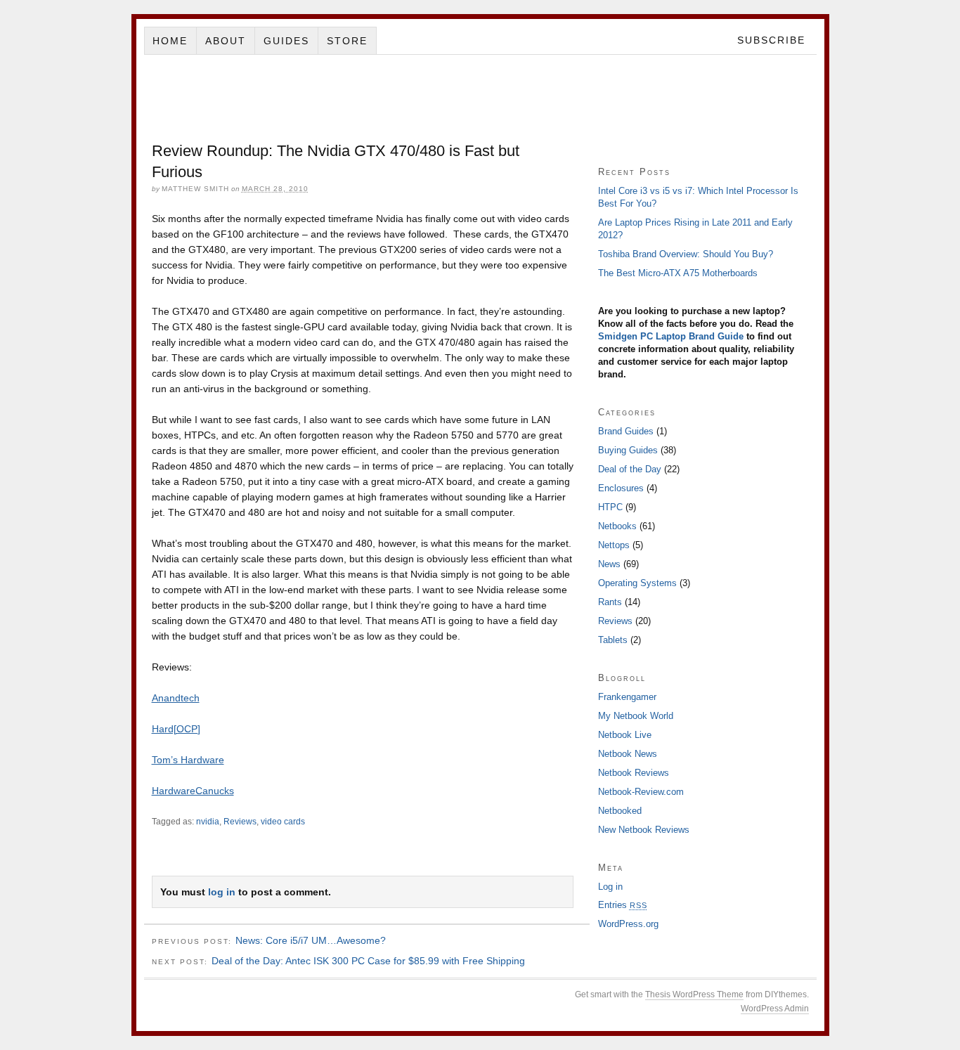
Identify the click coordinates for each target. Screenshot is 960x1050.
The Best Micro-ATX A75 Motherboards (678, 273)
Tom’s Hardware (188, 759)
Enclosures (621, 488)
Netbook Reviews (633, 772)
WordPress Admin (775, 1008)
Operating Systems (637, 583)
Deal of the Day (629, 469)
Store (347, 40)
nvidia (207, 822)
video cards (283, 822)
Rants (610, 602)
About (225, 40)
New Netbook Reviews (643, 829)
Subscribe (771, 40)
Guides (286, 40)
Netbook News (627, 753)
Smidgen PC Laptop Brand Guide (671, 336)
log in (221, 891)
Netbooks (617, 526)
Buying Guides (628, 450)
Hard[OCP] (176, 728)
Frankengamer (627, 697)
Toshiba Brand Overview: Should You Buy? (685, 254)
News (609, 564)
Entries (622, 905)
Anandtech (176, 698)
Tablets (613, 640)
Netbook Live (624, 735)
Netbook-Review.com (641, 791)
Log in (610, 886)
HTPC (610, 507)
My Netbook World (635, 716)
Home (170, 40)
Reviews (240, 822)
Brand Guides (626, 431)
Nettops (614, 545)
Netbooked (620, 810)
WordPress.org (628, 924)
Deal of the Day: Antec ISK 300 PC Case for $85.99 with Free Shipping (368, 960)
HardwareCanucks (193, 790)
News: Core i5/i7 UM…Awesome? (310, 940)
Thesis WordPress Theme (694, 994)
